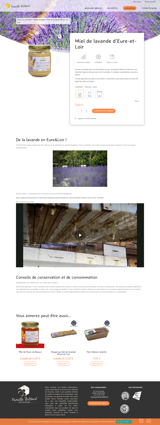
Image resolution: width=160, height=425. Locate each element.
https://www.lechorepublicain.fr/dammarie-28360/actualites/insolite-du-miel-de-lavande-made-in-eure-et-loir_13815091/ (60, 198)
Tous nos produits (24, 20)
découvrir (30, 363)
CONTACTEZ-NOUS (149, 8)
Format (79, 87)
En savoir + (127, 421)
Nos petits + (112, 8)
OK (118, 421)
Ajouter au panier (104, 111)
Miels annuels (39, 20)
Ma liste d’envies (150, 2)
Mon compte (137, 2)
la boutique (129, 8)
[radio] (80, 94)
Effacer (137, 101)
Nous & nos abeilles (93, 8)
